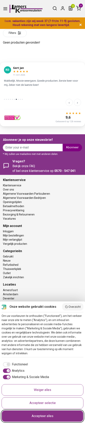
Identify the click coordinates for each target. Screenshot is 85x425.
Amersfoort (10, 290)
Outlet (7, 273)
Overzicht (75, 306)
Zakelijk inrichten (13, 277)
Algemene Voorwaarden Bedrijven (24, 197)
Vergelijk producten (15, 243)
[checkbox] (15, 364)
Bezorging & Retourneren (19, 214)
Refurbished (10, 264)
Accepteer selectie (42, 403)
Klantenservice (12, 185)
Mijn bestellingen (13, 235)
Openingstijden (12, 202)
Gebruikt (8, 256)
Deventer (8, 298)
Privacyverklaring (13, 210)
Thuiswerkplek (12, 269)
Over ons (8, 189)
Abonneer (72, 147)
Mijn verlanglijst (12, 239)
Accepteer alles (42, 416)
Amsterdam (10, 294)
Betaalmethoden (13, 206)
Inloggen (8, 231)
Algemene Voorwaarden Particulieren (26, 193)
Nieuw (7, 260)
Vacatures (9, 218)
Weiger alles (42, 390)
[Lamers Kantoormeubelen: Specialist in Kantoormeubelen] (25, 8)
